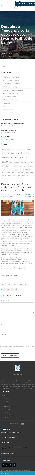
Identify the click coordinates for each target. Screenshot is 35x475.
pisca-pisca (20, 172)
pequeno (14, 172)
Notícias (9, 53)
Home (3, 53)
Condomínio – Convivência (11, 80)
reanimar (4, 175)
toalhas (26, 284)
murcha (3, 169)
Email (3, 324)
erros (11, 162)
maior (24, 166)
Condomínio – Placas (10, 96)
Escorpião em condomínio (8, 453)
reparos (9, 175)
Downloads (7, 409)
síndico (23, 175)
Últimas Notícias (8, 109)
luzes (20, 166)
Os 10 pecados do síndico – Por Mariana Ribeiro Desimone (14, 448)
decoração (19, 157)
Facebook (3, 465)
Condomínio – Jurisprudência (12, 83)
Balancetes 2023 (8, 406)
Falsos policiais (5, 137)
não (13, 169)
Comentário (5, 300)
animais (3, 149)
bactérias (17, 149)
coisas (3, 153)
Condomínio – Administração (12, 77)
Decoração (7, 103)
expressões (16, 162)
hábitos (26, 162)
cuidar (11, 157)
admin (28, 194)
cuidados (5, 157)
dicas (5, 161)
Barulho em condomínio (8, 130)
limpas (8, 284)
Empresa (6, 398)
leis (3, 166)
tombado (9, 177)
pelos (3, 172)
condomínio (17, 153)
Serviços (6, 401)
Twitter (7, 465)
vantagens (15, 177)
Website (3, 334)
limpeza (14, 284)
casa (28, 149)
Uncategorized (8, 113)
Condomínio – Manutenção (11, 93)
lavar (3, 284)
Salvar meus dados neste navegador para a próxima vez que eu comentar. (17, 347)
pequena (8, 172)
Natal (9, 169)
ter (27, 175)
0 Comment (30, 196)
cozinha (27, 153)
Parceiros (6, 412)
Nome (3, 315)
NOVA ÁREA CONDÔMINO (17, 466)
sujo (19, 175)
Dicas (16, 53)
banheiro (23, 149)
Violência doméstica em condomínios (12, 123)
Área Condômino (8, 415)
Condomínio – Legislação (11, 87)
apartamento (10, 149)
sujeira (20, 284)
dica (27, 157)
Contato (6, 417)
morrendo (30, 166)
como (8, 153)
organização (27, 169)
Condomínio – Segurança (11, 100)
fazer (22, 162)
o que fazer (18, 169)
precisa (31, 172)
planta (26, 172)
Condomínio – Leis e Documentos (13, 90)
